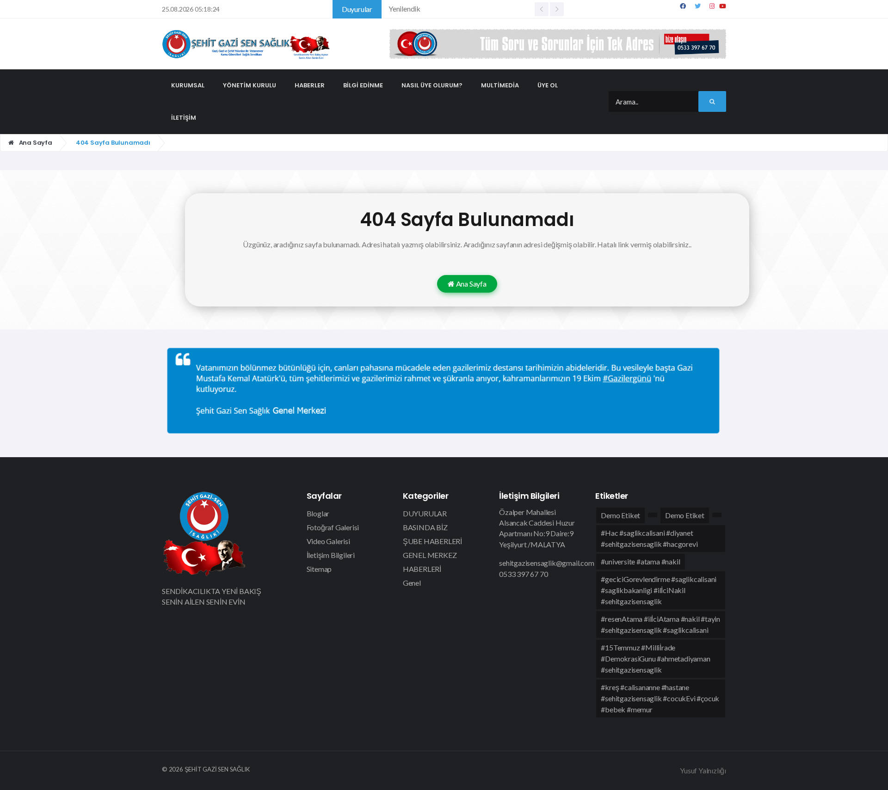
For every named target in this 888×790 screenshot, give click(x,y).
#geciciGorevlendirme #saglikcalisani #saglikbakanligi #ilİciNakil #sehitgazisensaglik (658, 590)
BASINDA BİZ (425, 527)
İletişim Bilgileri (331, 555)
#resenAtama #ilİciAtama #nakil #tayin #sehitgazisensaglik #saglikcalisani (660, 624)
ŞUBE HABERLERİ (432, 541)
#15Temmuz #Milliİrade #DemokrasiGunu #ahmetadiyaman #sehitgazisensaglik (655, 658)
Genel (412, 582)
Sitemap (319, 568)
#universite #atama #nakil (640, 561)
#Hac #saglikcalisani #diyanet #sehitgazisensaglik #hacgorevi (649, 538)
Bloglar (318, 513)
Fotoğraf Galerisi (333, 527)
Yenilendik (404, 8)
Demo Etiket (620, 515)
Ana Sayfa (35, 142)
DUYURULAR (425, 513)
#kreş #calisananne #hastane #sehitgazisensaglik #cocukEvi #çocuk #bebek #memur (660, 698)
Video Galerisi (328, 541)
